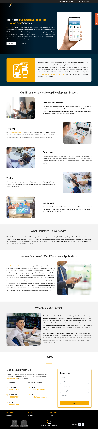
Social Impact (61, 6)
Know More (23, 43)
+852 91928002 (15, 397)
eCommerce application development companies (51, 74)
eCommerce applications (16, 266)
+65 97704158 (14, 389)
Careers (78, 6)
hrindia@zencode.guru (39, 397)
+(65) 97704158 (69, 1)
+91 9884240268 (15, 404)
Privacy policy (53, 425)
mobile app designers (15, 132)
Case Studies (70, 6)
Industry (52, 6)
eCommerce (10, 27)
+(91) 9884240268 (85, 1)
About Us (30, 6)
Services (38, 6)
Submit (74, 403)
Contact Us (86, 6)
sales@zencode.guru (38, 389)
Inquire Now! (96, 18)
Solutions (45, 6)
